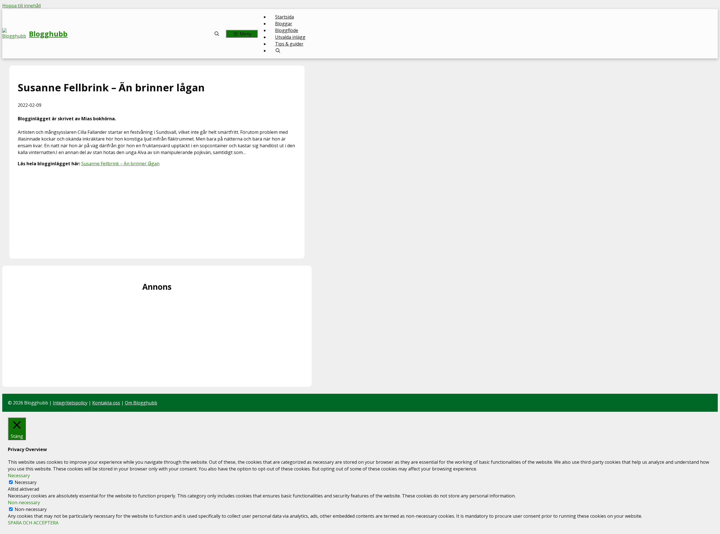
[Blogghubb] (15, 33)
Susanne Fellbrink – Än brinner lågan (120, 163)
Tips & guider (289, 44)
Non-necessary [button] (24, 502)
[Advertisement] (157, 210)
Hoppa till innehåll (21, 6)
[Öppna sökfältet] (217, 34)
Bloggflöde (286, 30)
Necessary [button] (19, 475)
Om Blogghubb (141, 403)
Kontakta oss (106, 403)
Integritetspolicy (70, 403)
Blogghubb (48, 34)
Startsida (284, 17)
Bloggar (283, 24)
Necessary (26, 482)
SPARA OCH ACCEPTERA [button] (33, 523)
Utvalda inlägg (290, 37)
